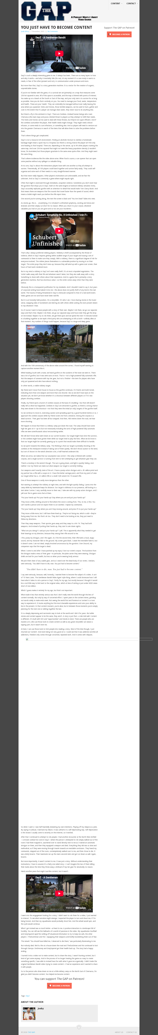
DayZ (28, 996)
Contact (131, 3)
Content (115, 3)
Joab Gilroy (25, 31)
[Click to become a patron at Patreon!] (59, 989)
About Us (119, 1032)
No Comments (53, 31)
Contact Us (131, 1032)
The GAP (31, 1032)
